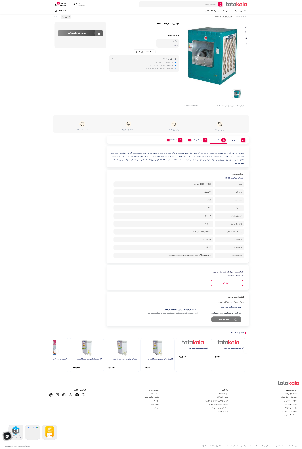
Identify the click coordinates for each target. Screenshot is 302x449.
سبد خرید (156, 408)
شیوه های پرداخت (290, 394)
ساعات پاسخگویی (290, 415)
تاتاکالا (245, 17)
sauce (238, 17)
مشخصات (216, 140)
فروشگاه (225, 11)
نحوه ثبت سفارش (290, 401)
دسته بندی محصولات (241, 11)
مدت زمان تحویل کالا (289, 411)
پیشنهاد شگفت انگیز (212, 11)
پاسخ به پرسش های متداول (218, 404)
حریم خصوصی (223, 411)
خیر (217, 106)
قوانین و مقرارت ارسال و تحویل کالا (216, 401)
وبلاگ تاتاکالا (155, 394)
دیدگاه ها (173, 140)
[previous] (246, 351)
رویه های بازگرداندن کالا (220, 408)
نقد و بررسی (235, 140)
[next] (56, 351)
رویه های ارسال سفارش (288, 397)
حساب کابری (155, 404)
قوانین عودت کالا (291, 404)
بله (221, 106)
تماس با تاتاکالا (222, 397)
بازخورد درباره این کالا (192, 105)
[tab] (238, 139)
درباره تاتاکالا (223, 394)
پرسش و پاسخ (196, 140)
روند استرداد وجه (291, 408)
